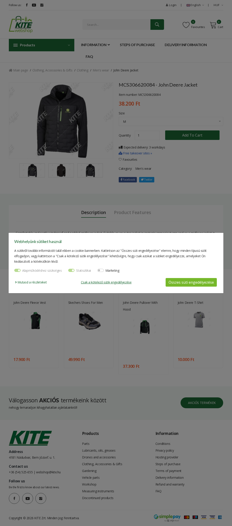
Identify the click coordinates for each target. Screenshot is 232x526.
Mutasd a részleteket (32, 282)
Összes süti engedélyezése (191, 282)
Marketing (112, 270)
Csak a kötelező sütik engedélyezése (106, 282)
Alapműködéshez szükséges (42, 270)
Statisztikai (83, 270)
